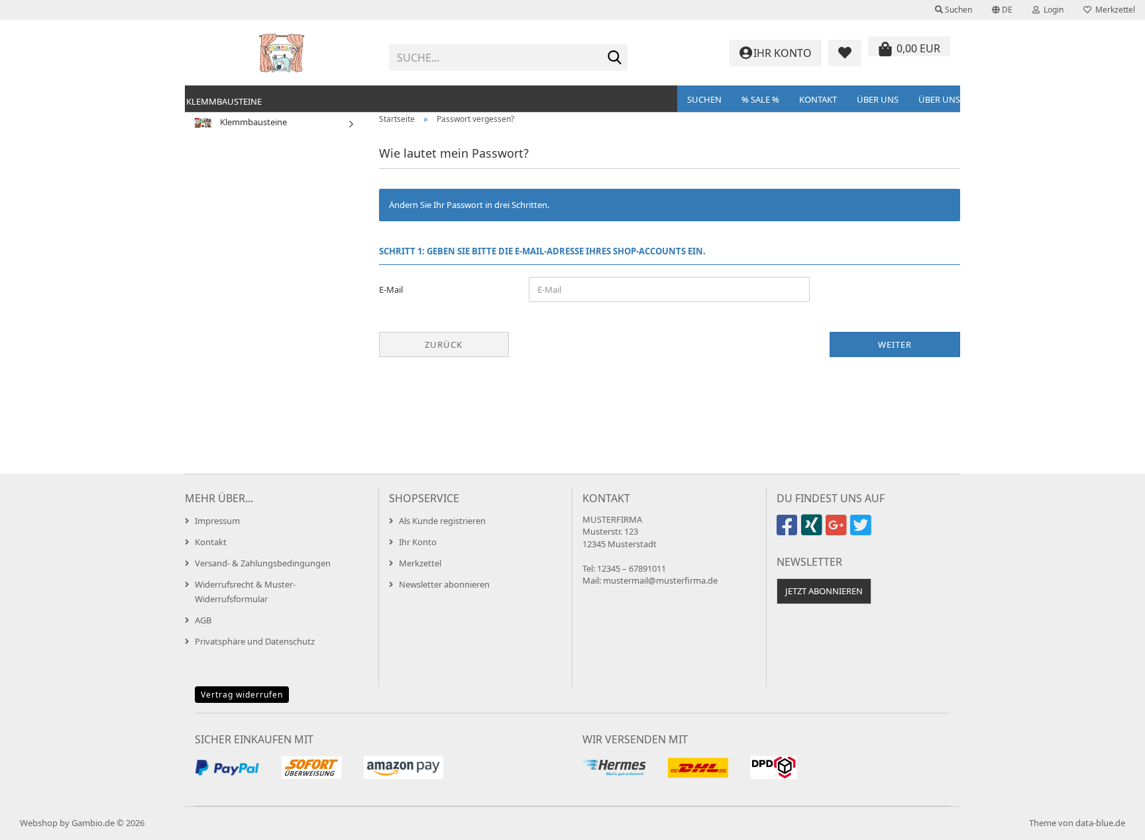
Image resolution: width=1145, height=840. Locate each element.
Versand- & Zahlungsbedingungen (263, 563)
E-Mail (391, 289)
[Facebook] (789, 531)
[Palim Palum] (282, 53)
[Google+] (838, 531)
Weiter (895, 344)
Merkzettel (1113, 9)
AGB (203, 620)
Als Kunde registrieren (442, 521)
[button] (1002, 10)
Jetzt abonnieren (824, 591)
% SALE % (760, 99)
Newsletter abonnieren (444, 584)
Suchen (704, 99)
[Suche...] (614, 58)
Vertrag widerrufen (242, 694)
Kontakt (818, 99)
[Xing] (813, 531)
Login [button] (1051, 9)
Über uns (878, 99)
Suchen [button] (957, 9)
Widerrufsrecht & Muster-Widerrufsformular (245, 591)
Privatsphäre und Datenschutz (255, 641)
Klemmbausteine (224, 101)
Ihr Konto (418, 542)
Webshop (39, 823)
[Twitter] (862, 531)
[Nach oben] (1108, 820)
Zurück (444, 344)
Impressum (217, 521)
